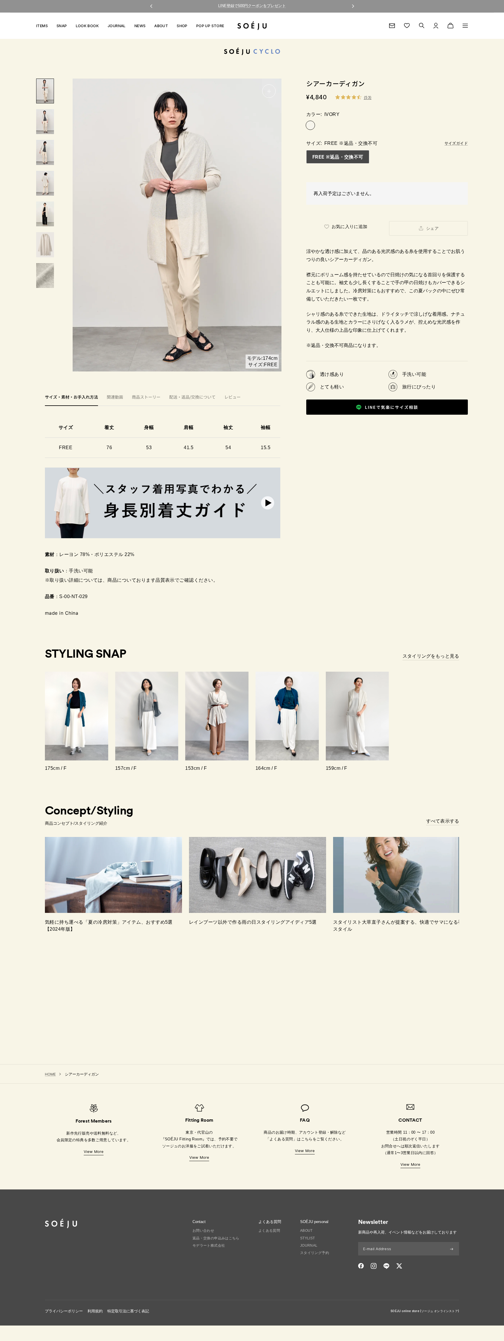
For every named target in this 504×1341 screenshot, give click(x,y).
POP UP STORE (210, 25)
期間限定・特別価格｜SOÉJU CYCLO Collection (252, 6)
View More (94, 1151)
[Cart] (450, 26)
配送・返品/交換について (192, 397)
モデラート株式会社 (208, 1245)
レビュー (232, 397)
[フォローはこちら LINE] (386, 1266)
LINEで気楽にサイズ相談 (391, 407)
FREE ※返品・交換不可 (337, 157)
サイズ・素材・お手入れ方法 (71, 397)
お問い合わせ (203, 1231)
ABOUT (161, 25)
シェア (432, 228)
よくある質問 (269, 1231)
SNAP (62, 25)
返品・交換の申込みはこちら (215, 1238)
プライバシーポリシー (64, 1311)
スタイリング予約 (314, 1253)
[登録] (451, 1249)
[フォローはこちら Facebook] (361, 1266)
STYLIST (307, 1238)
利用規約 (95, 1311)
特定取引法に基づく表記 (128, 1311)
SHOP (182, 25)
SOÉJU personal (314, 1222)
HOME (50, 1074)
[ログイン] (435, 26)
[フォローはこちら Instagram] (373, 1266)
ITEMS (42, 25)
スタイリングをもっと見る (430, 656)
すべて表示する (442, 821)
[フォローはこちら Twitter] (399, 1266)
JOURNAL (117, 25)
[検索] (421, 25)
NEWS (140, 25)
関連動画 (115, 397)
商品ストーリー (146, 397)
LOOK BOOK (87, 25)
